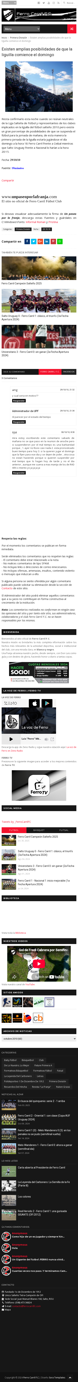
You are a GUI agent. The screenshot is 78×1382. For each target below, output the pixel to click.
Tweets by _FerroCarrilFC (16, 821)
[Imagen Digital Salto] (28, 1006)
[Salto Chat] (17, 1022)
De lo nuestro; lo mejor (16, 1065)
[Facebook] (39, 3)
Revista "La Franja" (41, 1086)
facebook (69, 372)
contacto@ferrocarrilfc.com (26, 1306)
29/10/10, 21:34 (67, 411)
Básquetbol (28, 1060)
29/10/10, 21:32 (67, 390)
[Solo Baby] (39, 1006)
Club (41, 1060)
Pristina (53, 222)
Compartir (8, 180)
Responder (19, 400)
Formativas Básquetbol (16, 1070)
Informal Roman (36, 222)
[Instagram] (54, 3)
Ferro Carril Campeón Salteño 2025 (22, 283)
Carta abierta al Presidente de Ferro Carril (41, 1167)
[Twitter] (44, 3)
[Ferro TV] (39, 799)
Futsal (64, 830)
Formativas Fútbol (42, 1070)
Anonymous (19, 1233)
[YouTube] (49, 3)
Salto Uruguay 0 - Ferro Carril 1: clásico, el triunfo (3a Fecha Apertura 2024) (35, 317)
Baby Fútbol (10, 1060)
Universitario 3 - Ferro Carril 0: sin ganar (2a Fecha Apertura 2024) (35, 353)
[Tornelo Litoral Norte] (27, 1022)
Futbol (14, 830)
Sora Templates (57, 1377)
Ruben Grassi (63, 1086)
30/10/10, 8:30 (67, 432)
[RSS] (58, 3)
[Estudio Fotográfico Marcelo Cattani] (17, 1006)
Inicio (4, 37)
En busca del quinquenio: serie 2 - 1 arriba (41, 1101)
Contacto (7, 588)
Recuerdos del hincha (15, 1086)
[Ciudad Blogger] (38, 1022)
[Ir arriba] (70, 1377)
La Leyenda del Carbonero (18, 1076)
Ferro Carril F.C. (50, 372)
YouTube (30, 984)
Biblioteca (20, 932)
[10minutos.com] (39, 111)
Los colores (24, 1196)
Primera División (18, 37)
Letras (40, 1076)
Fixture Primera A (43, 1065)
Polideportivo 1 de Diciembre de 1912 (24, 1081)
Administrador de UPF (25, 411)
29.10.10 (46, 229)
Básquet (39, 830)
